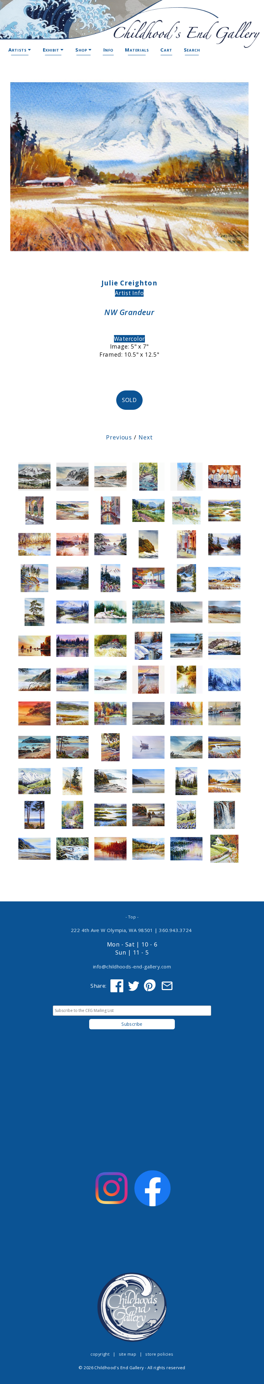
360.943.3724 (175, 930)
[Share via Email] (167, 985)
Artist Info (129, 293)
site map (128, 1354)
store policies (159, 1354)
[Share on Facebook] (116, 985)
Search (192, 49)
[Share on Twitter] (133, 985)
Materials (137, 49)
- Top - (132, 917)
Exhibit (52, 49)
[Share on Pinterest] (150, 985)
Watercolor (129, 338)
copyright (99, 1354)
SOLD (129, 400)
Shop (82, 49)
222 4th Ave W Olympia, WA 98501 (112, 930)
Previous (119, 437)
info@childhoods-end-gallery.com (132, 966)
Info (108, 49)
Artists (18, 49)
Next (145, 437)
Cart (166, 49)
